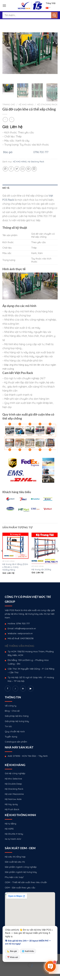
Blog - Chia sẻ (12, 710)
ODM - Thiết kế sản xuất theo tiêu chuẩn (26, 882)
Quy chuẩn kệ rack (15, 731)
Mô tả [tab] (5, 188)
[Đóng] (52, 930)
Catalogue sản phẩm (16, 741)
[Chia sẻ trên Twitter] (17, 168)
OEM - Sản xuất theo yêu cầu (20, 887)
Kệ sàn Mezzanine (14, 794)
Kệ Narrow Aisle (13, 799)
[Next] (52, 53)
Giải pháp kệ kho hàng (16, 715)
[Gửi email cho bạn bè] (22, 168)
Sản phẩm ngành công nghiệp (21, 866)
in (23, 688)
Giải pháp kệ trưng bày (17, 721)
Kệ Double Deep (13, 783)
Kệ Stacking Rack (47, 104)
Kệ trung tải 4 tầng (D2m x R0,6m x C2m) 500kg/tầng (15, 567)
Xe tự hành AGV (13, 838)
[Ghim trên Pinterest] (28, 168)
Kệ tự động (10, 823)
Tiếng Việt (51, 3)
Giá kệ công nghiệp (15, 773)
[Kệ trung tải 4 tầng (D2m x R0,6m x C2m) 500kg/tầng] (15, 546)
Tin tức (8, 726)
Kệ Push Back (12, 809)
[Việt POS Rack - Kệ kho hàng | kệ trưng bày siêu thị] (30, 5)
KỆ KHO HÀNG (26, 104)
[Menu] (4, 5)
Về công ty (10, 705)
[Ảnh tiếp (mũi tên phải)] (12, 970)
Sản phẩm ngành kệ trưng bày (21, 872)
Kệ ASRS (9, 828)
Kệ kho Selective (13, 778)
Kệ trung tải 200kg (41, 569)
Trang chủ (8, 104)
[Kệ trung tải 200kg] (45, 548)
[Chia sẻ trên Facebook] (11, 168)
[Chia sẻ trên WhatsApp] (5, 168)
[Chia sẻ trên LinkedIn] (34, 168)
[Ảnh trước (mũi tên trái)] (3, 970)
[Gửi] (54, 15)
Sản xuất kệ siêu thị (15, 861)
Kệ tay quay (11, 804)
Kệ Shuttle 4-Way (14, 833)
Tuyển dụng (11, 736)
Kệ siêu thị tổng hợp (15, 856)
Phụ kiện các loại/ (14, 877)
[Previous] (7, 53)
